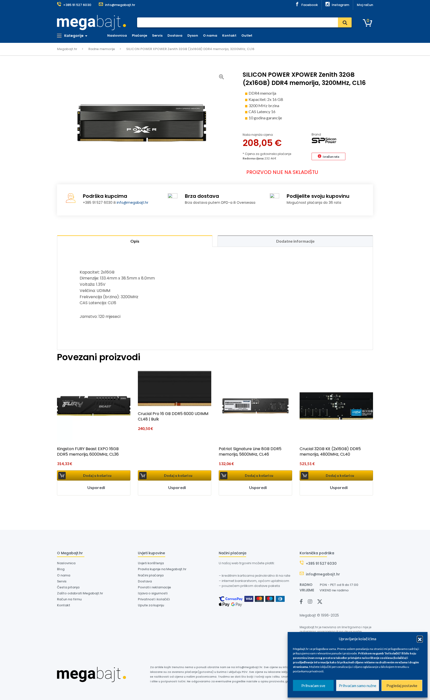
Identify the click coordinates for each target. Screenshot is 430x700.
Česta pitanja (68, 587)
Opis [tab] (134, 241)
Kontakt (229, 35)
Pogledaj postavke (401, 685)
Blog (60, 569)
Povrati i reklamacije (154, 587)
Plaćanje (139, 35)
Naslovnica (117, 35)
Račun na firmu (69, 599)
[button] (419, 638)
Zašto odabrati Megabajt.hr (80, 593)
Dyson (192, 35)
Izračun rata (331, 156)
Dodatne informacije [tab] (295, 241)
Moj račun (365, 4)
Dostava (174, 35)
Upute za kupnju (151, 605)
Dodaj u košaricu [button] (97, 475)
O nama (210, 35)
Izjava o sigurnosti (152, 593)
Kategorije (73, 35)
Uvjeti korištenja (151, 563)
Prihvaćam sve (313, 685)
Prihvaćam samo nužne (357, 685)
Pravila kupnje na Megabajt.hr (162, 569)
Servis (157, 35)
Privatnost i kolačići (154, 599)
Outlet (246, 35)
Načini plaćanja (150, 575)
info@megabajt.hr (132, 202)
